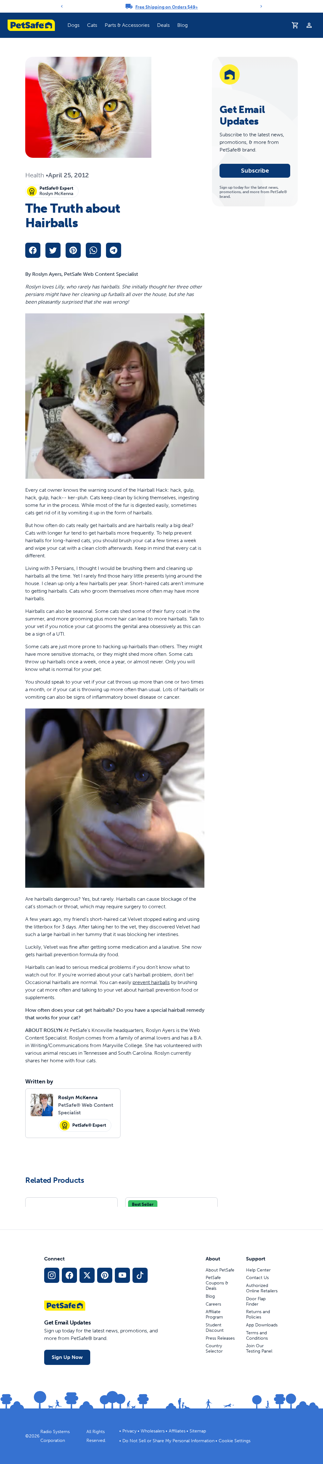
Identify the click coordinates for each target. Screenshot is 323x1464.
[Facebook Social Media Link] (69, 1275)
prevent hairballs (151, 982)
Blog (182, 25)
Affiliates (177, 1431)
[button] (73, 25)
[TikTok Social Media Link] (140, 1275)
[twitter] (53, 250)
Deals (163, 25)
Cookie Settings (234, 1440)
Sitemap (198, 1431)
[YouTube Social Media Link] (122, 1275)
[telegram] (113, 250)
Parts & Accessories (127, 25)
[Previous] (62, 6)
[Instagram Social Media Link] (51, 1275)
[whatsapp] (93, 250)
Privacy (129, 1431)
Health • (36, 175)
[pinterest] (73, 250)
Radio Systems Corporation (55, 1436)
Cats (92, 25)
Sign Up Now (67, 1357)
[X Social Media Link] (87, 1275)
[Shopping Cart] (295, 25)
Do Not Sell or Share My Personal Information (168, 1440)
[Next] (261, 6)
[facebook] (32, 250)
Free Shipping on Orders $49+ (166, 7)
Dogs (73, 25)
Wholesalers (153, 1431)
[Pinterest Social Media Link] (104, 1275)
